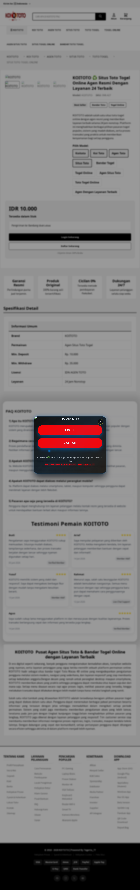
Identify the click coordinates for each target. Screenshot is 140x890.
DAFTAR (70, 442)
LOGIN (70, 430)
